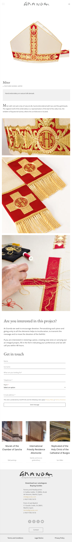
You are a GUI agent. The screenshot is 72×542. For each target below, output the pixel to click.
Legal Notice (39, 538)
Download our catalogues (36, 483)
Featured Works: (13, 86)
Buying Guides (36, 486)
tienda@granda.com (30, 510)
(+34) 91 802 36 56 (29, 513)
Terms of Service (60, 400)
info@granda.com (29, 497)
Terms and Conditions (15, 538)
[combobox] (35, 387)
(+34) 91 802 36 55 (29, 499)
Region (6, 385)
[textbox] (34, 387)
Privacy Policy (49, 400)
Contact (36, 530)
